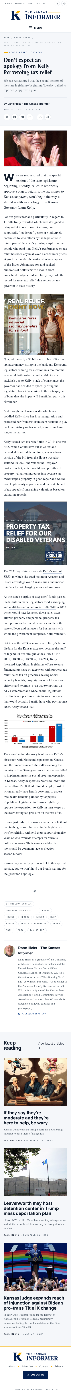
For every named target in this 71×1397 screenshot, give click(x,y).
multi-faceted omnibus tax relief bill (32, 607)
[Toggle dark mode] (64, 3)
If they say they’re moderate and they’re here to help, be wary (26, 1117)
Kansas (10, 923)
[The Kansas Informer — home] (35, 15)
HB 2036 (30, 659)
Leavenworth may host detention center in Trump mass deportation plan (31, 1208)
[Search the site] (57, 3)
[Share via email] (30, 117)
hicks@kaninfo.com (34, 1014)
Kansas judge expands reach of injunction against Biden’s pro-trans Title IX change (34, 1303)
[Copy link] (40, 117)
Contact (43, 1366)
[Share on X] (7, 117)
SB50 (21, 930)
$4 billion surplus (19, 904)
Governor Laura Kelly (20, 910)
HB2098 (25, 917)
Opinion (37, 52)
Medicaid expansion (34, 923)
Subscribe (38, 1374)
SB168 (56, 923)
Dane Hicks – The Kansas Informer (28, 103)
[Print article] (47, 117)
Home (7, 38)
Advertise (27, 1366)
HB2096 (10, 917)
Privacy (59, 1366)
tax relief (37, 930)
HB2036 (45, 910)
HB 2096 (17, 659)
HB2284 (43, 659)
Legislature (22, 38)
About (11, 1366)
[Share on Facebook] (14, 117)
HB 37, (51, 654)
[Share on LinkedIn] (22, 117)
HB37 (53, 917)
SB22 (9, 930)
